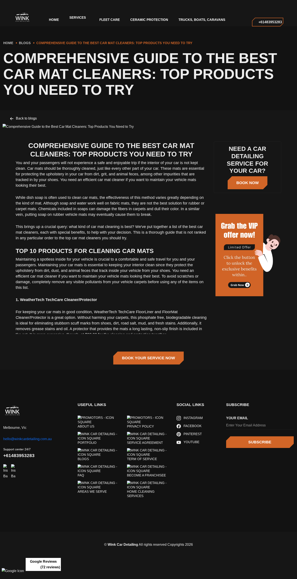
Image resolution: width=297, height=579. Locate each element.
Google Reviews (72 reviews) (45, 564)
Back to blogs (26, 118)
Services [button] (77, 17)
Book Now (247, 183)
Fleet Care (109, 20)
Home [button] (54, 20)
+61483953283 (19, 455)
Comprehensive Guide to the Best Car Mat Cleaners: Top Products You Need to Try (114, 43)
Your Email (237, 418)
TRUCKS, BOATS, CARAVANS (202, 20)
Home (8, 43)
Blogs (25, 43)
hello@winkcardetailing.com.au (27, 439)
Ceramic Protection (149, 20)
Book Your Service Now (148, 358)
